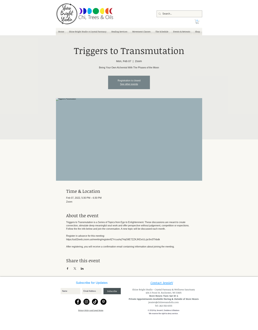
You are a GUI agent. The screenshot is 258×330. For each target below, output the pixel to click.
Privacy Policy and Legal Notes (90, 310)
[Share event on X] (74, 268)
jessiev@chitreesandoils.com (163, 302)
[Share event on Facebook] (67, 268)
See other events (129, 84)
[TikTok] (95, 302)
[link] (197, 22)
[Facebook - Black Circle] (78, 302)
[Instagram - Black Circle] (86, 302)
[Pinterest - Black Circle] (103, 302)
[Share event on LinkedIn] (82, 268)
